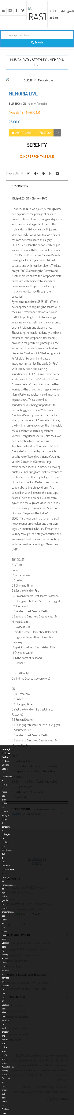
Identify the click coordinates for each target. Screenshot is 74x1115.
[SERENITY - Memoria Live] (37, 80)
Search (38, 42)
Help (54, 11)
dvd (26, 59)
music (15, 59)
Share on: (12, 173)
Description (20, 186)
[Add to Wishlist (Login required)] (57, 132)
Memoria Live (23, 93)
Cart (55, 18)
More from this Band (38, 156)
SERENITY (39, 59)
